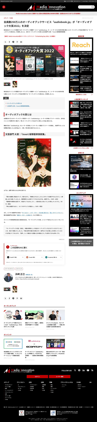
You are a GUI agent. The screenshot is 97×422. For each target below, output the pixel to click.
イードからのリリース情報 (88, 407)
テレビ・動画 (7, 386)
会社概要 (80, 407)
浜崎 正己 (20, 274)
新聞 (6, 388)
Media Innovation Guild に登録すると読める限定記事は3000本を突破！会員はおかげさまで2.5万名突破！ (48, 13)
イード (63, 386)
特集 (50, 382)
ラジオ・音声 (7, 395)
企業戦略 (44, 384)
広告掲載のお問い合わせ (40, 407)
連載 (51, 386)
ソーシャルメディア (9, 390)
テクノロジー (21, 382)
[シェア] (9, 42)
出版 (6, 394)
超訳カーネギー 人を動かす (24, 215)
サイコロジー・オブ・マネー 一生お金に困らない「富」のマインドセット (42, 213)
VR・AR (19, 388)
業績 (43, 386)
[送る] (13, 42)
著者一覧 (5, 407)
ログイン (37, 376)
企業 (42, 382)
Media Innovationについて (13, 407)
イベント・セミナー (82, 386)
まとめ (52, 390)
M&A (43, 388)
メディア (6, 382)
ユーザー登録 (59, 376)
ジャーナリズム (8, 397)
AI (18, 384)
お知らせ (79, 384)
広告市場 (32, 388)
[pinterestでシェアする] (17, 42)
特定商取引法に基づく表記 (73, 407)
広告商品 (32, 386)
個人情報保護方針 (63, 407)
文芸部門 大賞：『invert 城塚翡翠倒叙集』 (18, 106)
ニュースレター (54, 388)
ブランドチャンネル (67, 382)
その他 (6, 399)
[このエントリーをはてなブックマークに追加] (21, 42)
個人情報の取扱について (54, 407)
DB (90, 382)
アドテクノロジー (33, 384)
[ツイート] (5, 42)
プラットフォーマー (9, 392)
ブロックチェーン (21, 386)
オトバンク (19, 268)
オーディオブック (9, 268)
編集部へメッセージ (31, 407)
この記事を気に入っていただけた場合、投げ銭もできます (81, 242)
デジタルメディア (8, 384)
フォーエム (64, 384)
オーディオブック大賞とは (14, 103)
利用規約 (47, 407)
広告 (30, 382)
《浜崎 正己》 (61, 239)
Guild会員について (22, 407)
